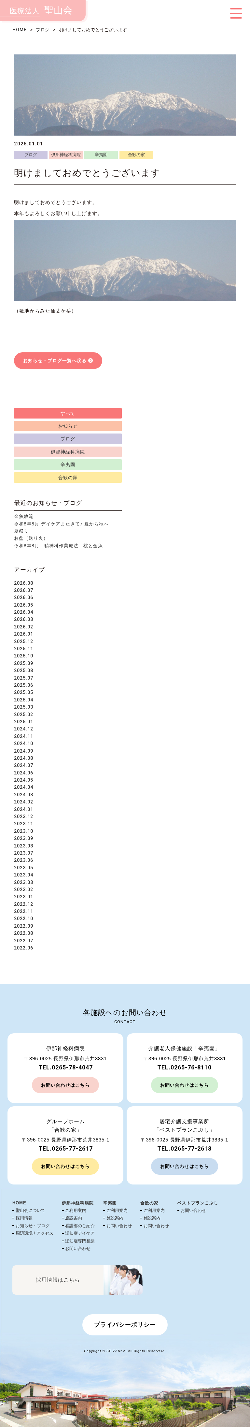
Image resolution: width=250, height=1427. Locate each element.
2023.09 (23, 838)
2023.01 (23, 896)
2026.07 (23, 590)
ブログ (42, 29)
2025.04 (23, 699)
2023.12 (23, 816)
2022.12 (23, 904)
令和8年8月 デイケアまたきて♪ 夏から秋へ (61, 523)
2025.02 (23, 714)
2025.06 (23, 685)
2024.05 (23, 780)
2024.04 (23, 787)
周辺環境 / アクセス (34, 1233)
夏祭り (21, 531)
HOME (19, 29)
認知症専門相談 (80, 1241)
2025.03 (23, 707)
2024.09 (23, 751)
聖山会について (30, 1210)
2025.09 (23, 663)
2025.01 (23, 721)
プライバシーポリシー (125, 1324)
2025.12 (23, 641)
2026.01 (23, 634)
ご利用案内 (75, 1210)
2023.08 (23, 845)
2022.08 (23, 933)
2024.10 (23, 743)
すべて (68, 413)
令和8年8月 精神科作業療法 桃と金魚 (58, 545)
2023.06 (23, 860)
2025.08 (23, 670)
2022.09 (23, 926)
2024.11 (23, 736)
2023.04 (23, 874)
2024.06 (23, 772)
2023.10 (23, 831)
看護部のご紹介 (80, 1225)
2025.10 (23, 655)
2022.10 (23, 918)
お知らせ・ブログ (32, 1225)
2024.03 (23, 794)
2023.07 (23, 853)
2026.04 (23, 612)
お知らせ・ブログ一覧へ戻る (55, 360)
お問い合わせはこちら (65, 1085)
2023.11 (23, 823)
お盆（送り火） (31, 538)
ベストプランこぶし (197, 1202)
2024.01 (23, 809)
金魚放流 (24, 516)
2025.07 (23, 678)
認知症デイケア (80, 1233)
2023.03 (23, 882)
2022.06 (23, 947)
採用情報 (24, 1217)
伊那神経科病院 (66, 154)
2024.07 (23, 765)
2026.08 (23, 583)
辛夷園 (101, 154)
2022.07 (23, 940)
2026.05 (23, 605)
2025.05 (23, 692)
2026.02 (23, 626)
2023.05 (23, 867)
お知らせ (68, 426)
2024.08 (23, 758)
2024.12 (23, 728)
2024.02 (23, 801)
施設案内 (73, 1217)
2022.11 (23, 911)
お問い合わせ (77, 1248)
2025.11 (23, 648)
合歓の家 (136, 154)
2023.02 (23, 889)
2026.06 (23, 597)
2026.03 (23, 619)
